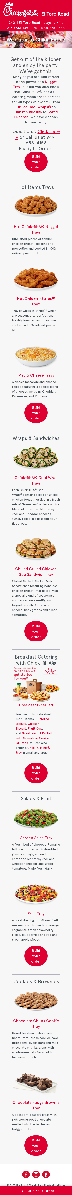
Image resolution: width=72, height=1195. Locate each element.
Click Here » (37, 134)
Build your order (36, 161)
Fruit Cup (35, 728)
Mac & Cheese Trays (36, 375)
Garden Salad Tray (36, 837)
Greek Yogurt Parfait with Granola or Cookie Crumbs (34, 738)
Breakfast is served (36, 705)
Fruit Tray (36, 913)
